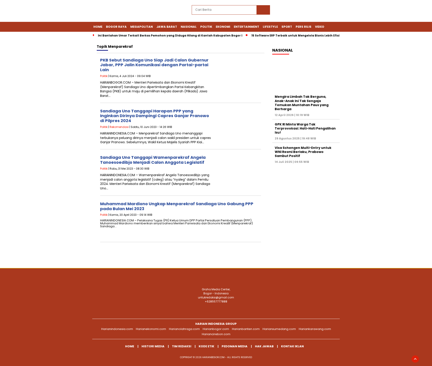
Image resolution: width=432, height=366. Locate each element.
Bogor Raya (116, 27)
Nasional (189, 27)
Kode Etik (206, 346)
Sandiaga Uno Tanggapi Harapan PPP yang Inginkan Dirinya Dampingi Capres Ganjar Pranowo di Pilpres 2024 (154, 115)
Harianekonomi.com (151, 329)
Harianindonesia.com (117, 329)
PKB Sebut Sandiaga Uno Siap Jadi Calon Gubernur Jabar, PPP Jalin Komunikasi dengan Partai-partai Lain (154, 65)
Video (319, 27)
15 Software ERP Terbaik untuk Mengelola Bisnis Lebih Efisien (297, 35)
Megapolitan (141, 27)
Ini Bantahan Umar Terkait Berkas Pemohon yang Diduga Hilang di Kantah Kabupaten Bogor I (170, 35)
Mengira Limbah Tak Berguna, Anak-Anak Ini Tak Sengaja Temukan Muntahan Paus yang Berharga (301, 102)
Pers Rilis (303, 27)
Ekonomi (223, 27)
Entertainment (246, 27)
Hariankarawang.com (315, 329)
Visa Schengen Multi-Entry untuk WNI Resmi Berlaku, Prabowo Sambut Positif (303, 151)
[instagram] (304, 11)
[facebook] (283, 11)
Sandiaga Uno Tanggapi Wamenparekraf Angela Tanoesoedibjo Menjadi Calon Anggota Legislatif (153, 160)
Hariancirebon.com (216, 334)
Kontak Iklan (292, 346)
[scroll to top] (415, 359)
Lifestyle (270, 27)
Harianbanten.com (246, 329)
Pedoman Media (235, 346)
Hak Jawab (264, 346)
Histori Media (153, 346)
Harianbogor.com (216, 329)
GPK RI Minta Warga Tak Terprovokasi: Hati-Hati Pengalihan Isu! (305, 128)
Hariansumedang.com (279, 329)
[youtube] (315, 11)
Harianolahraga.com (184, 329)
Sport (286, 27)
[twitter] (294, 11)
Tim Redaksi (181, 346)
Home (97, 27)
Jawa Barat (166, 27)
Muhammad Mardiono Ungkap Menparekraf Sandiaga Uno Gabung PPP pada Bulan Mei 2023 (176, 206)
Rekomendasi (119, 127)
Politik (206, 27)
